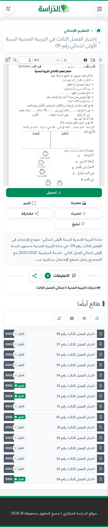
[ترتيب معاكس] (59, 318)
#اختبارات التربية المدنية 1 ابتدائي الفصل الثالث (68, 287)
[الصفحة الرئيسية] (98, 30)
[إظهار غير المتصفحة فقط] (84, 318)
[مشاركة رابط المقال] (34, 275)
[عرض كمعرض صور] (71, 318)
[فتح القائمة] (99, 8)
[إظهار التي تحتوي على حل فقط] (96, 318)
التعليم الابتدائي (76, 30)
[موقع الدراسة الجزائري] (54, 9)
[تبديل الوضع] (8, 9)
